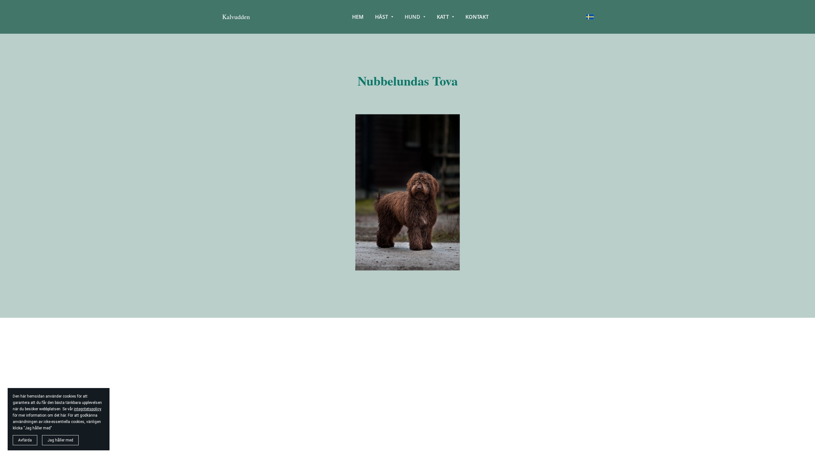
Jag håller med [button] (60, 440)
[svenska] (590, 17)
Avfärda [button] (25, 440)
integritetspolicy (87, 409)
